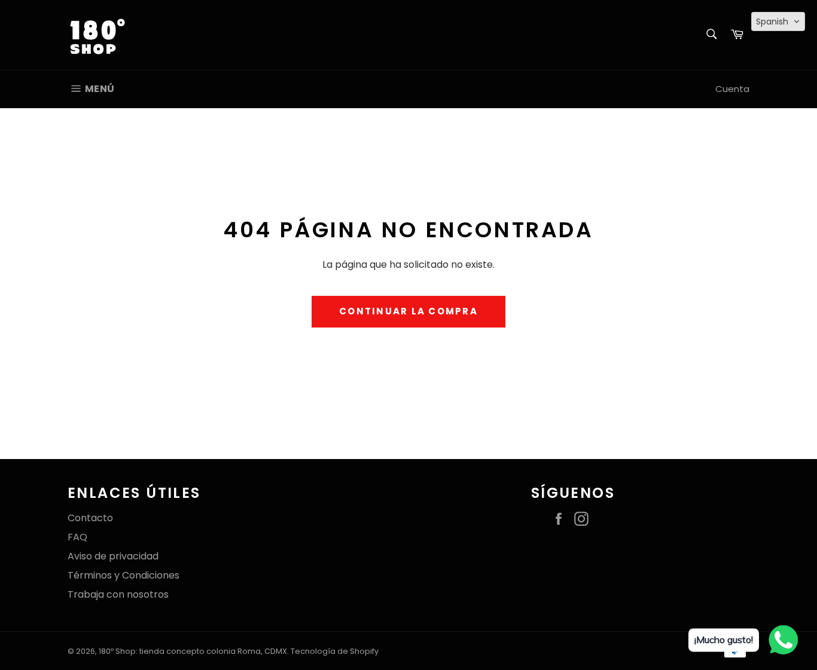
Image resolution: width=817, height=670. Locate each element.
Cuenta (732, 88)
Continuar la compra (408, 311)
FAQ (77, 537)
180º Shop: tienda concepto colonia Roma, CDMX (193, 651)
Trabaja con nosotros (118, 594)
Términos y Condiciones (123, 575)
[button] (778, 21)
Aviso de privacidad (113, 556)
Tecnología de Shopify (335, 651)
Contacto (90, 518)
